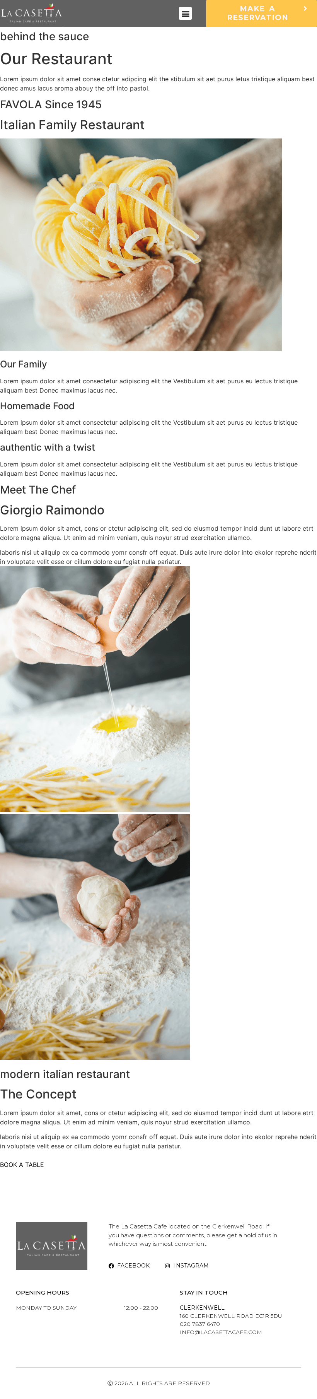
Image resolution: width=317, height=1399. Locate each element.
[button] (185, 13)
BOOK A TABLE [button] (22, 1164)
